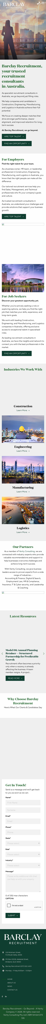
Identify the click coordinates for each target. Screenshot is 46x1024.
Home (9, 979)
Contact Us (12, 990)
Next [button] (44, 653)
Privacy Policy (23, 1021)
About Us (11, 983)
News (9, 986)
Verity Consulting (27, 551)
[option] (23, 30)
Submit (11, 915)
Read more (14, 678)
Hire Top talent (12, 136)
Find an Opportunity (15, 143)
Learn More (22, 410)
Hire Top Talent (12, 216)
